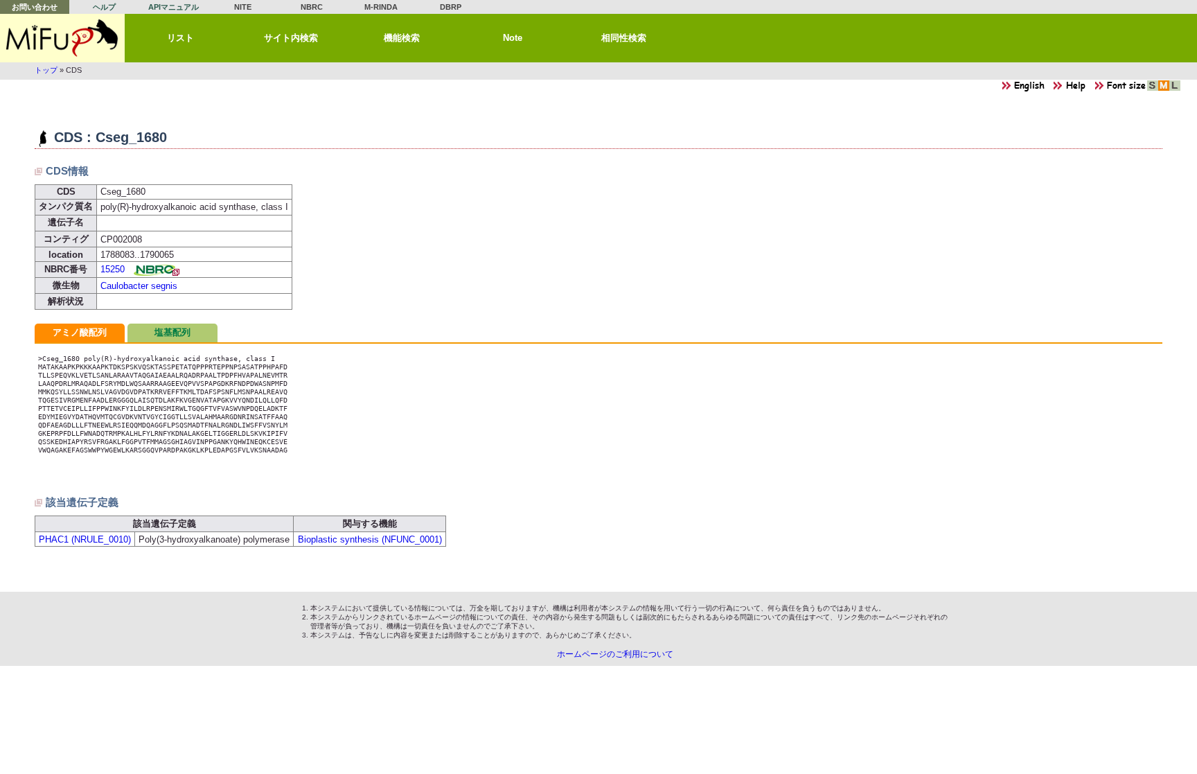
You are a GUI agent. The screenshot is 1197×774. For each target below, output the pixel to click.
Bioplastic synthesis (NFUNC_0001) (370, 539)
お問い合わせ (34, 7)
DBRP (450, 7)
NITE (242, 7)
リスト (180, 38)
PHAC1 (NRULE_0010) (85, 539)
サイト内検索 (291, 38)
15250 (112, 269)
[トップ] (62, 38)
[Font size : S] (1152, 89)
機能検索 (402, 38)
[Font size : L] (1174, 89)
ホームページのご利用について (615, 654)
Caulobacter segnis (138, 286)
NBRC (312, 7)
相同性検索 (623, 38)
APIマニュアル (173, 7)
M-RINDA (381, 7)
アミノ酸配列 (80, 332)
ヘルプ (104, 7)
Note (512, 38)
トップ (46, 70)
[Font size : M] (1163, 89)
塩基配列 (172, 332)
